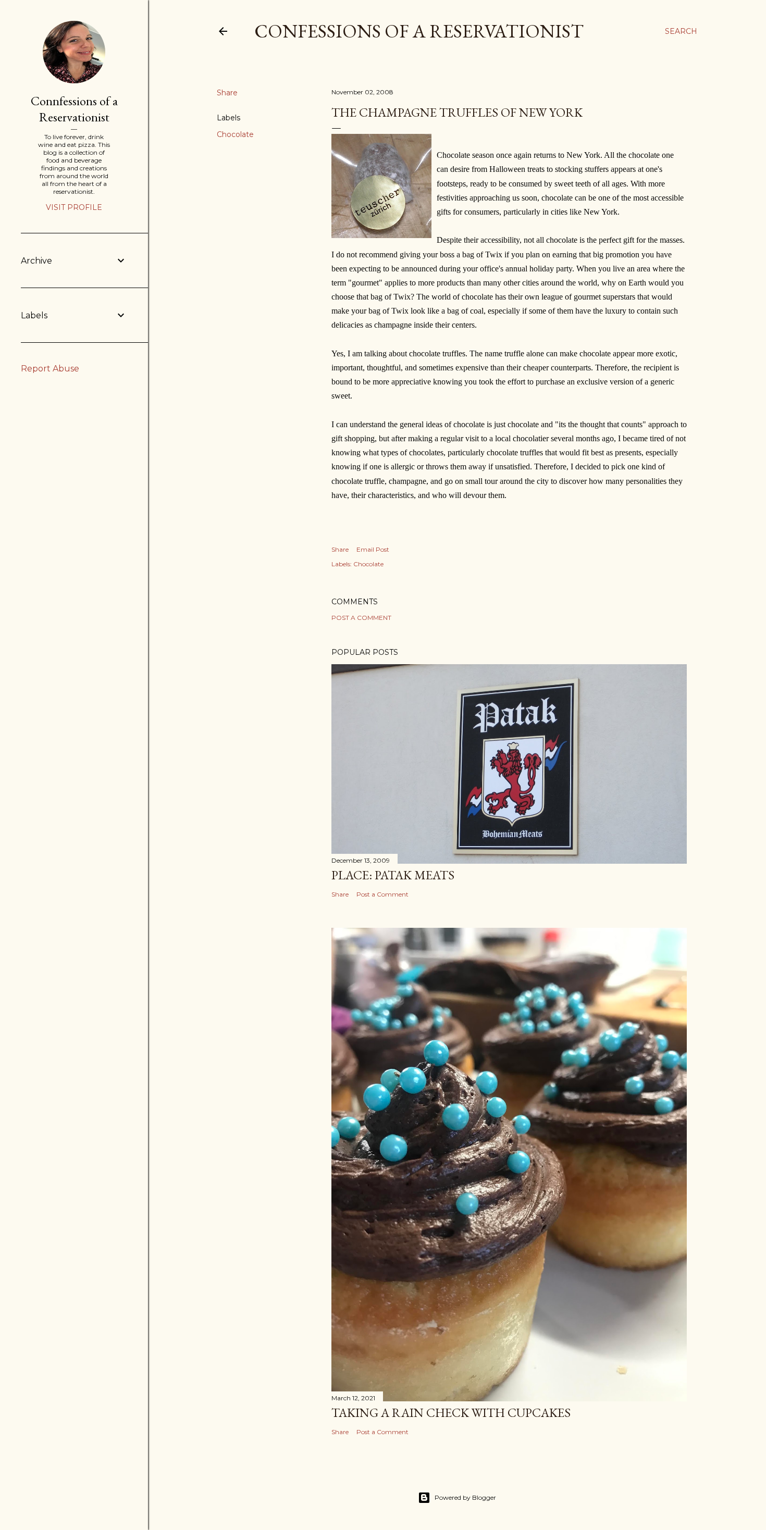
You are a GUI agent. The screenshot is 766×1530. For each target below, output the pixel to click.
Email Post (372, 549)
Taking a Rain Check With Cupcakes (451, 1412)
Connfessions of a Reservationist (74, 109)
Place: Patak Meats (392, 875)
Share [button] (227, 92)
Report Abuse (50, 369)
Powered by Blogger (465, 1497)
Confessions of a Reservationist (419, 31)
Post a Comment (361, 617)
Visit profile (74, 207)
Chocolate (235, 134)
